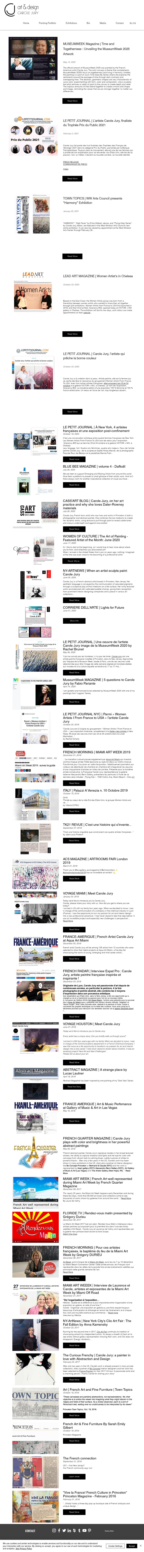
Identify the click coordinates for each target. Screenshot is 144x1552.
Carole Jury (117, 656)
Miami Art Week (97, 1262)
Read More (68, 921)
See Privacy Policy (24, 1548)
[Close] (140, 1546)
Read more (113, 1312)
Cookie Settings (115, 1546)
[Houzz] (74, 1530)
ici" (133, 777)
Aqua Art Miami (113, 759)
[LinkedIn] (69, 1530)
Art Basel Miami (95, 1000)
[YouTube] (84, 1530)
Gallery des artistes (118, 731)
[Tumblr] (79, 1530)
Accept (132, 1546)
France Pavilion (86, 1371)
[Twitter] (64, 1530)
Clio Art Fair (102, 1331)
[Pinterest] (89, 1530)
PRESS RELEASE (71, 162)
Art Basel (67, 1262)
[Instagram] (54, 1530)
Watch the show (70, 1234)
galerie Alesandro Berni (124, 1009)
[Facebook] (59, 1530)
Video (65, 169)
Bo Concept (72, 1165)
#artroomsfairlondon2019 (74, 872)
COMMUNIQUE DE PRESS (75, 164)
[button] (74, 459)
